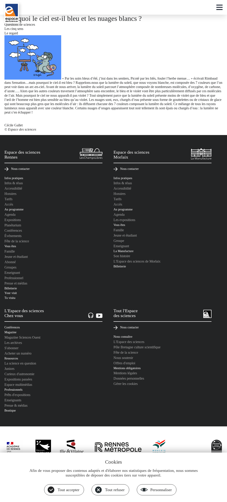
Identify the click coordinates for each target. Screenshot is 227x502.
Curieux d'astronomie (19, 374)
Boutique (10, 410)
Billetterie (10, 288)
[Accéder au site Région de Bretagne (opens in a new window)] (43, 447)
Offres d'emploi (124, 363)
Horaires (10, 194)
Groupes (10, 267)
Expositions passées (18, 379)
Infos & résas (13, 183)
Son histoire (122, 256)
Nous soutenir (123, 358)
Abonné (10, 262)
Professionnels (13, 389)
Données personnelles (129, 378)
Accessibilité (13, 188)
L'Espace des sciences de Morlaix (137, 261)
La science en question (20, 363)
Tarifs (8, 199)
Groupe (119, 241)
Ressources (11, 358)
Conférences (13, 230)
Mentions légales (125, 373)
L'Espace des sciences (129, 342)
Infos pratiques (13, 178)
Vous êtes (10, 246)
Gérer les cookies (126, 384)
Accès (8, 204)
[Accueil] (11, 13)
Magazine (10, 332)
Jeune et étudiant (16, 257)
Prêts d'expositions (17, 395)
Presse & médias (15, 405)
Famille (9, 251)
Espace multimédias (18, 384)
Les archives (13, 343)
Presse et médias (15, 283)
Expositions (12, 220)
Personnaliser (161, 490)
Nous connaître (123, 336)
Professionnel (13, 278)
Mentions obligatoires (127, 368)
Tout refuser (115, 490)
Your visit (10, 293)
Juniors (9, 369)
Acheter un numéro (17, 353)
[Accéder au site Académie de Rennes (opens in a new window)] (15, 448)
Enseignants (12, 400)
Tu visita (9, 298)
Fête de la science (16, 241)
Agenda (10, 214)
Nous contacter (20, 169)
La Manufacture (123, 251)
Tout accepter (68, 490)
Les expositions (124, 220)
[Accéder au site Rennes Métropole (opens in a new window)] (118, 447)
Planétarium (12, 225)
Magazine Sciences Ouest (22, 337)
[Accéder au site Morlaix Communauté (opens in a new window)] (159, 447)
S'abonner (11, 348)
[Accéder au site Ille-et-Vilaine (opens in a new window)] (72, 447)
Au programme (13, 209)
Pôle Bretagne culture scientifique (137, 347)
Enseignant (12, 273)
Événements (13, 236)
